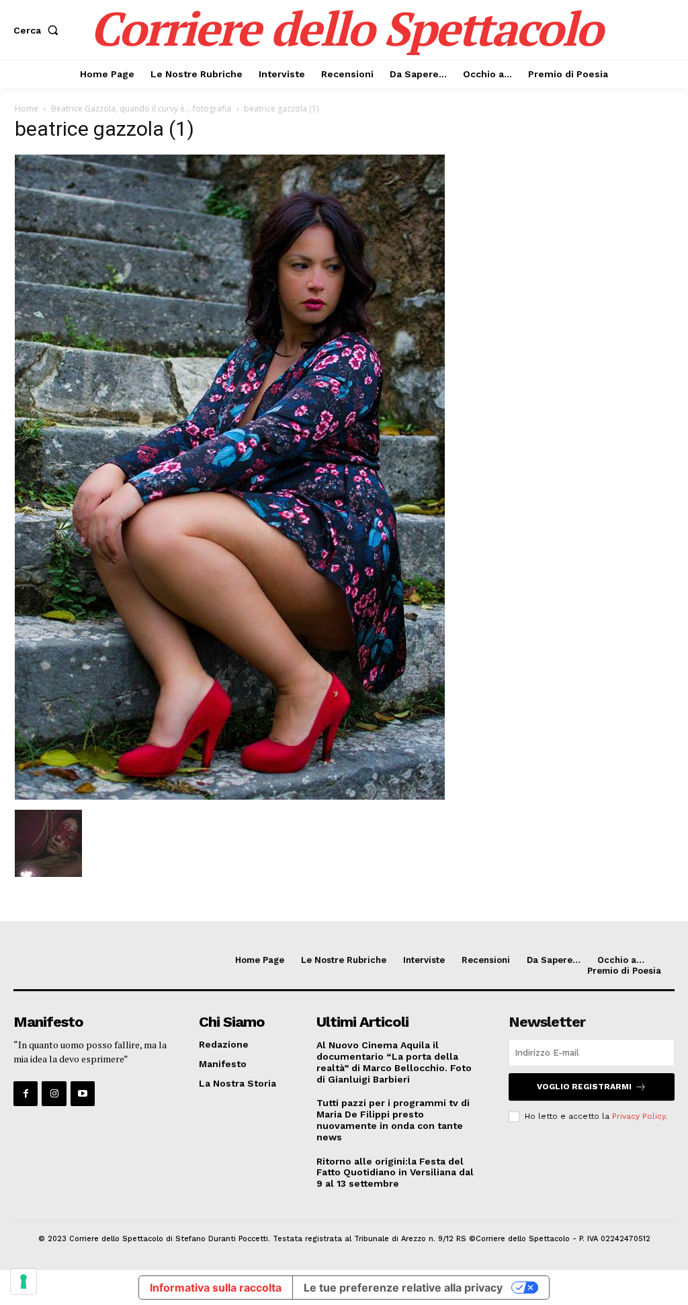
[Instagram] (54, 1093)
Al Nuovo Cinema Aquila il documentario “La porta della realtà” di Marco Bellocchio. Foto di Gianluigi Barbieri (394, 1062)
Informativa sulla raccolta (216, 1287)
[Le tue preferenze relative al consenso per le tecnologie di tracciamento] (23, 1281)
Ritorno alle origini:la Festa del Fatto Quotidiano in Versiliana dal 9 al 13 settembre (395, 1172)
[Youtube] (83, 1093)
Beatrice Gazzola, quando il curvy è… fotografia (141, 108)
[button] (38, 30)
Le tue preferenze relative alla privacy (403, 1287)
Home (26, 108)
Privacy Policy (638, 1116)
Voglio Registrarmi (584, 1086)
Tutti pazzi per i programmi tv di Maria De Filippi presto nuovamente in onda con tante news (393, 1119)
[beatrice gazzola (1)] (230, 796)
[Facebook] (25, 1093)
